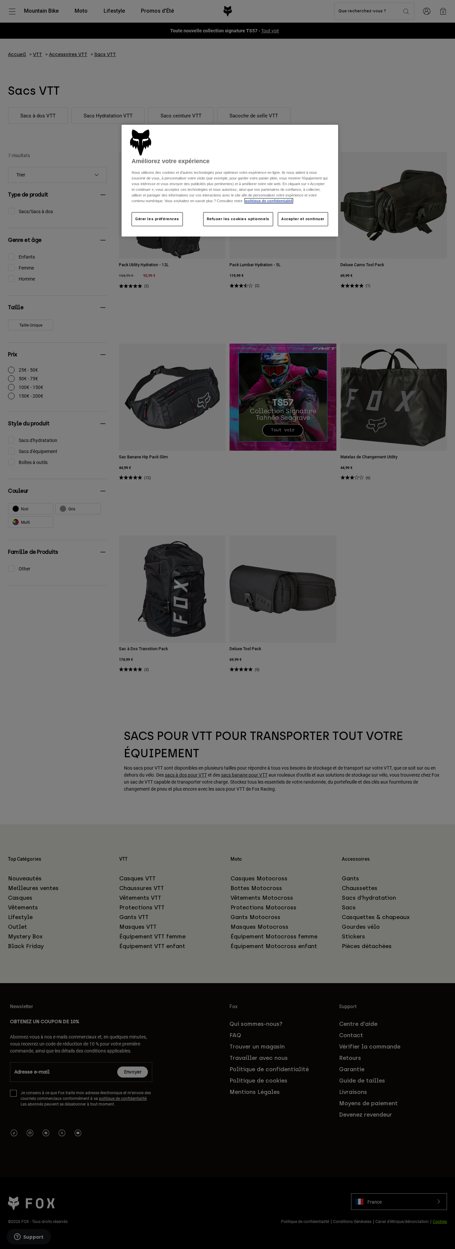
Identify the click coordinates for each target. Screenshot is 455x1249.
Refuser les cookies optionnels (238, 219)
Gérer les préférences (157, 219)
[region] (230, 181)
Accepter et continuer (302, 219)
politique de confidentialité (268, 201)
